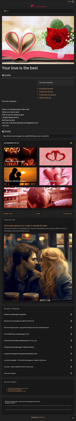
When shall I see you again (15, 161)
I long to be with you (46, 92)
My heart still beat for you (15, 181)
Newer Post (8, 213)
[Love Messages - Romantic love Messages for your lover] (38, 6)
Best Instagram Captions (15, 389)
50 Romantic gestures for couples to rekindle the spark (25, 226)
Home (38, 213)
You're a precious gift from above (53, 161)
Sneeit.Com (41, 417)
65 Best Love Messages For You (17, 391)
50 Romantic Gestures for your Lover (18, 388)
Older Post (67, 213)
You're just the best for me (15, 204)
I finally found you (45, 98)
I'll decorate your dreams (47, 95)
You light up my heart (46, 89)
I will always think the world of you (53, 181)
